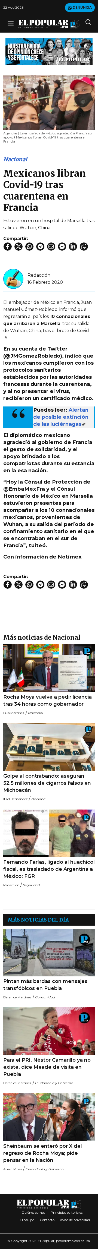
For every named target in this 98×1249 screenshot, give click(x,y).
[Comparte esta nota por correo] (51, 246)
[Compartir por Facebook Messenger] (62, 246)
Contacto (47, 1220)
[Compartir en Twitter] (18, 246)
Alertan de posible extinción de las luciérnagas (60, 417)
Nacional (15, 159)
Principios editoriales (66, 1212)
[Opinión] (49, 51)
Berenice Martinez (17, 997)
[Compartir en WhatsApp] (29, 246)
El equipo (27, 1220)
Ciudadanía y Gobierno (54, 1083)
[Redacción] (13, 278)
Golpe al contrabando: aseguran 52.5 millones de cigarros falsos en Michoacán (47, 783)
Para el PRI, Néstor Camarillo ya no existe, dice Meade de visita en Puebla (47, 1067)
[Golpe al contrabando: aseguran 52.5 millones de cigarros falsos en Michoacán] (49, 747)
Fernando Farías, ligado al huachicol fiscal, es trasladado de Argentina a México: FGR (49, 869)
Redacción (38, 275)
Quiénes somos (33, 1212)
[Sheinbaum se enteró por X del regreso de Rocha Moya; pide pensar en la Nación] (49, 1117)
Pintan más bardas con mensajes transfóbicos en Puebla (45, 984)
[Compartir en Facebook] (7, 246)
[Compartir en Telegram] (40, 246)
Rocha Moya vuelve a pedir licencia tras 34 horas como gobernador (47, 700)
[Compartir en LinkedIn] (73, 246)
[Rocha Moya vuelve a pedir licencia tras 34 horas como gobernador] (49, 668)
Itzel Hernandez (15, 799)
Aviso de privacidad (75, 1220)
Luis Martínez (13, 713)
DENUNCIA (82, 7)
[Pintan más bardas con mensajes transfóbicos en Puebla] (49, 953)
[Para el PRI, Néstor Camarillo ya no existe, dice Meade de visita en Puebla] (49, 1031)
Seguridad (31, 885)
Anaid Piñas (12, 1169)
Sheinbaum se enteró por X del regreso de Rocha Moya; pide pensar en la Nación (42, 1153)
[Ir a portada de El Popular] (49, 24)
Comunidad (45, 997)
